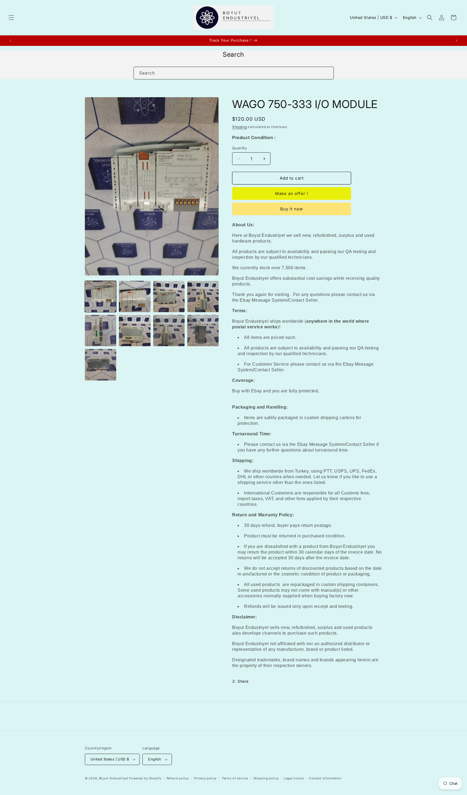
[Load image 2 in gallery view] (134, 296)
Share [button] (243, 681)
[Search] (327, 73)
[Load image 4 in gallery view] (203, 296)
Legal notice (293, 778)
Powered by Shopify (145, 778)
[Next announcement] (456, 40)
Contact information (325, 778)
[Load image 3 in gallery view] (169, 296)
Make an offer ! (291, 193)
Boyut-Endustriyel (113, 778)
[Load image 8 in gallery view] (203, 330)
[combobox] (233, 73)
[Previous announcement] (10, 40)
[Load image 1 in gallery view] (100, 296)
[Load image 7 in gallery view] (169, 330)
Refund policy (178, 778)
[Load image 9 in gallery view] (100, 364)
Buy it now (291, 208)
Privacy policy (205, 778)
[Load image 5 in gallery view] (100, 330)
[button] (11, 17)
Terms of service (235, 778)
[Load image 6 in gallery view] (134, 330)
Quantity (239, 148)
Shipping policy (266, 778)
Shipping (239, 127)
